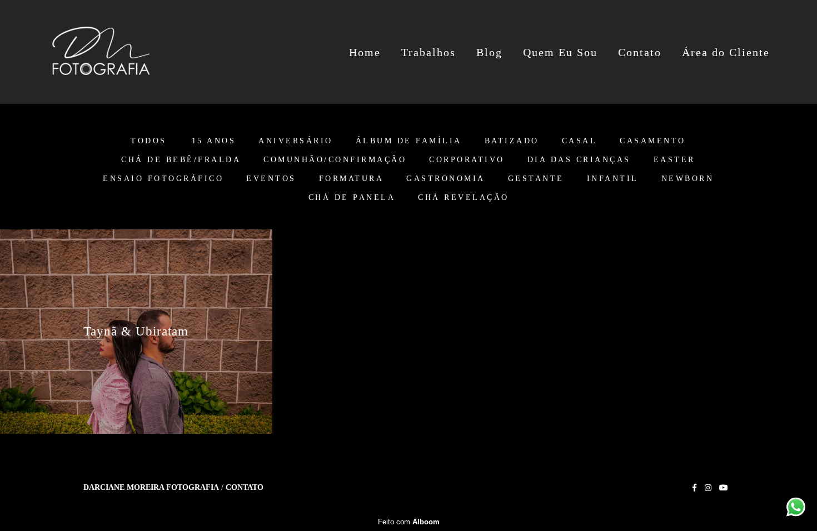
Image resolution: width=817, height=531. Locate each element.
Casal (579, 141)
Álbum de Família (409, 141)
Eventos (271, 179)
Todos (149, 141)
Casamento (653, 141)
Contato (639, 52)
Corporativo (467, 160)
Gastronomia (445, 179)
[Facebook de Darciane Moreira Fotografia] (694, 488)
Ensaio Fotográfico (163, 179)
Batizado (512, 141)
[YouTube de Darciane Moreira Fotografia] (723, 488)
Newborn (687, 179)
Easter (674, 160)
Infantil (613, 179)
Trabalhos (428, 52)
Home (365, 52)
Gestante (536, 179)
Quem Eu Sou (560, 52)
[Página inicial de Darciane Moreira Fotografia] (101, 52)
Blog (489, 52)
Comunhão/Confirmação (334, 160)
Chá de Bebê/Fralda (181, 160)
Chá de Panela (352, 198)
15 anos (214, 141)
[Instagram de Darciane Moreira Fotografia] (708, 488)
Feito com (409, 522)
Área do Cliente (726, 52)
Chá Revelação (463, 198)
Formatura (351, 179)
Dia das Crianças (579, 160)
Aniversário (295, 141)
